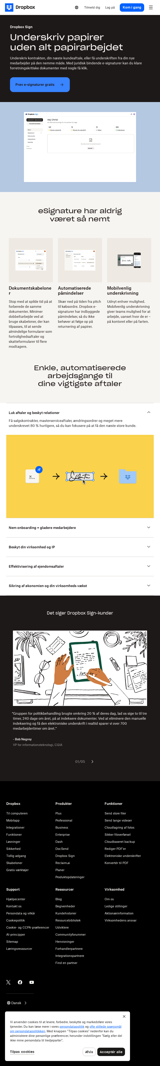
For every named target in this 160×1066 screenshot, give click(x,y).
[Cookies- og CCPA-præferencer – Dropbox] (67, 1036)
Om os (109, 899)
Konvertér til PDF (117, 863)
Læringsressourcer (19, 948)
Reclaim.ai (62, 863)
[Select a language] (77, 7)
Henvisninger (64, 941)
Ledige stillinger (116, 906)
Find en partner (66, 963)
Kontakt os (13, 906)
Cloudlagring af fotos (119, 827)
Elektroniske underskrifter (123, 856)
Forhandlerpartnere (69, 948)
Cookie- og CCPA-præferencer (27, 927)
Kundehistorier (65, 913)
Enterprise (62, 834)
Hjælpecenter (15, 899)
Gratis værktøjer (17, 870)
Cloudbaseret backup (120, 841)
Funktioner (14, 834)
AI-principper (15, 934)
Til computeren (17, 813)
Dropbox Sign (65, 856)
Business (61, 827)
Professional (63, 820)
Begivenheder (65, 906)
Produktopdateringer (69, 877)
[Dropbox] (21, 7)
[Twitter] (8, 982)
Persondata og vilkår (20, 913)
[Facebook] (20, 982)
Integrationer (15, 827)
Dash (59, 841)
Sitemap (12, 941)
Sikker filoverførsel (118, 834)
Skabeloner (14, 863)
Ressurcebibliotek (68, 920)
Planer (59, 870)
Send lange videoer (118, 820)
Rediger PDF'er (115, 848)
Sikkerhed (13, 848)
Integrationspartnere (69, 956)
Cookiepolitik (15, 920)
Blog (58, 899)
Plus (58, 813)
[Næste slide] (92, 761)
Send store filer (115, 813)
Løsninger (13, 841)
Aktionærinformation (119, 913)
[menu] (151, 7)
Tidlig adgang (16, 856)
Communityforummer (70, 934)
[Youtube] (31, 982)
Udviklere (62, 927)
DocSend (62, 848)
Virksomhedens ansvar (120, 920)
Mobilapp (13, 820)
